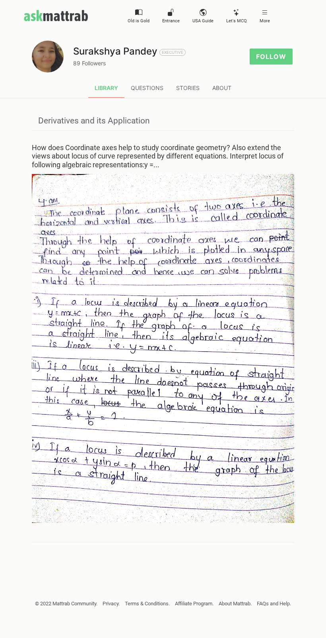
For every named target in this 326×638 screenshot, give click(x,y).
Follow (271, 57)
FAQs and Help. (274, 604)
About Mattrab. (235, 604)
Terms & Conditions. (147, 604)
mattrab (55, 15)
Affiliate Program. (194, 604)
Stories (188, 87)
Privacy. (111, 604)
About (221, 87)
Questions (147, 87)
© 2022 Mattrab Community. (66, 604)
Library (106, 87)
